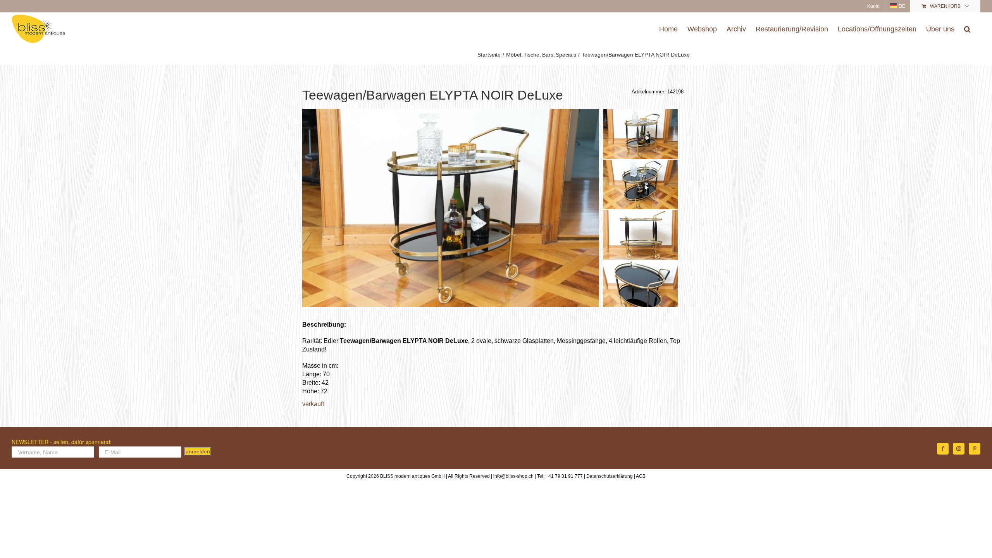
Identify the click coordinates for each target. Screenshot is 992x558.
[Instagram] (958, 449)
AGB (641, 476)
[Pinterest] (974, 449)
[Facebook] (943, 449)
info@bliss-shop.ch (513, 476)
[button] (967, 28)
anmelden (198, 451)
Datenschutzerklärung (609, 476)
